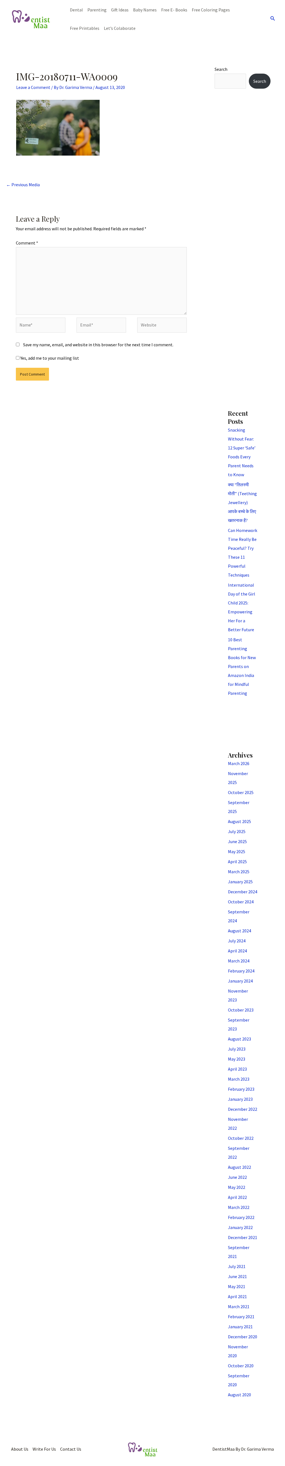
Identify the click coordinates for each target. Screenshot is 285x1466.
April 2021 (237, 1296)
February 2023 (241, 1089)
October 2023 (241, 1010)
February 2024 (241, 971)
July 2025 (236, 831)
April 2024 (237, 951)
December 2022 (242, 1109)
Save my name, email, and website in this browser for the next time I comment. (98, 344)
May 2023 (236, 1059)
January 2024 (240, 981)
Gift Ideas (120, 10)
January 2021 (240, 1326)
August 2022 (239, 1167)
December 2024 (242, 891)
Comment (27, 243)
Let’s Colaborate (120, 28)
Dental (76, 10)
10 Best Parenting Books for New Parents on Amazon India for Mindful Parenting (242, 666)
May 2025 (236, 851)
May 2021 (236, 1286)
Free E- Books (174, 10)
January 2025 (240, 881)
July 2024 (236, 941)
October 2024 (241, 901)
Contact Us (70, 1449)
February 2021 (241, 1316)
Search (221, 69)
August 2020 (239, 1394)
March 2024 (238, 961)
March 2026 (238, 763)
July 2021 (236, 1266)
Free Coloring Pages (211, 10)
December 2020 (242, 1336)
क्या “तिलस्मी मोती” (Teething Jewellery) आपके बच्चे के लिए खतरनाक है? (242, 502)
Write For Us (44, 1449)
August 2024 (239, 930)
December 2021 (242, 1237)
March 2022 (238, 1207)
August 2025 (239, 821)
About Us (19, 1449)
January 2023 (240, 1099)
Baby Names (145, 10)
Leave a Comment (33, 87)
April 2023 (237, 1069)
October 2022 (241, 1138)
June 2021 (237, 1276)
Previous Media (23, 184)
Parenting (97, 10)
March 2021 (238, 1306)
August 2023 (239, 1039)
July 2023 (236, 1049)
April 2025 (237, 861)
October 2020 (241, 1365)
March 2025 (238, 871)
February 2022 (241, 1217)
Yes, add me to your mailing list (49, 358)
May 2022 (236, 1187)
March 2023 (238, 1079)
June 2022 (237, 1177)
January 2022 (240, 1227)
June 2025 (237, 841)
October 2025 (241, 792)
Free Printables (84, 28)
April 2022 (237, 1197)
